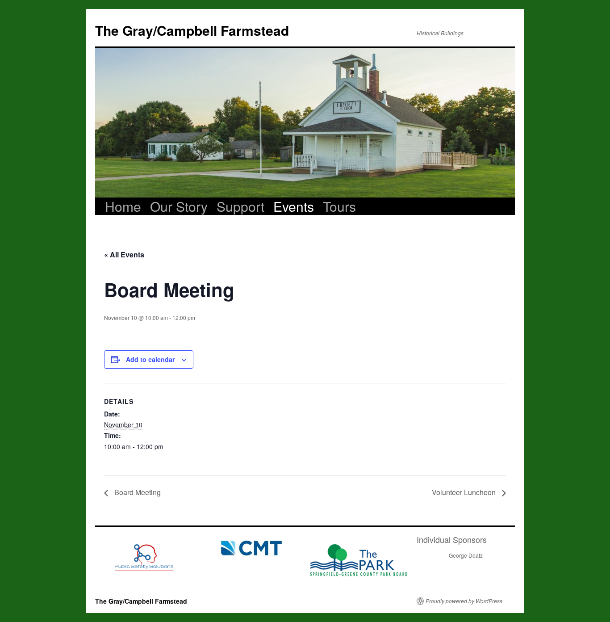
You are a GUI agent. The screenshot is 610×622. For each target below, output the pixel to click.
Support (240, 206)
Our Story (179, 206)
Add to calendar (150, 359)
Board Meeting (137, 492)
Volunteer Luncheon (464, 492)
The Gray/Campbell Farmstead (192, 30)
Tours (339, 206)
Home (123, 206)
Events (293, 206)
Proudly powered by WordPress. (465, 601)
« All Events (124, 254)
